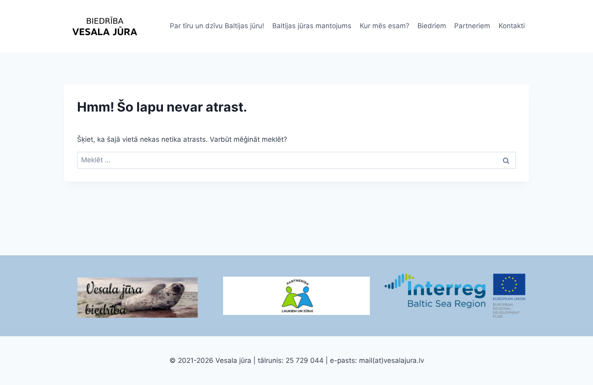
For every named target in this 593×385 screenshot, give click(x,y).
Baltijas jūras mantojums (311, 26)
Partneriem (472, 26)
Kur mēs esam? (384, 26)
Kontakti (512, 26)
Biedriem (432, 26)
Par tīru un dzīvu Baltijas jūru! (217, 26)
